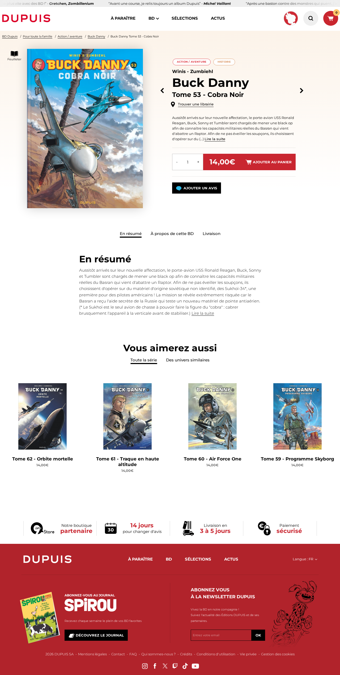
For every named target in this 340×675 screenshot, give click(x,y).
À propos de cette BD (172, 233)
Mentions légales (92, 654)
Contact (118, 654)
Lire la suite (215, 139)
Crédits (186, 654)
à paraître (123, 18)
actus (218, 18)
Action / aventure (70, 36)
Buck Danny (96, 36)
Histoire (224, 61)
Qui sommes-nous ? (158, 654)
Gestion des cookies (278, 654)
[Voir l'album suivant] (302, 91)
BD (151, 18)
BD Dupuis (10, 36)
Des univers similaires (188, 359)
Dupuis (27, 18)
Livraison (211, 233)
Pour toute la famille (37, 36)
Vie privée (248, 654)
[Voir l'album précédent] (162, 91)
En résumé (131, 233)
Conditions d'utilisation (216, 654)
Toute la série (143, 359)
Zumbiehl (201, 71)
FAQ (133, 654)
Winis (179, 71)
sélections (185, 18)
